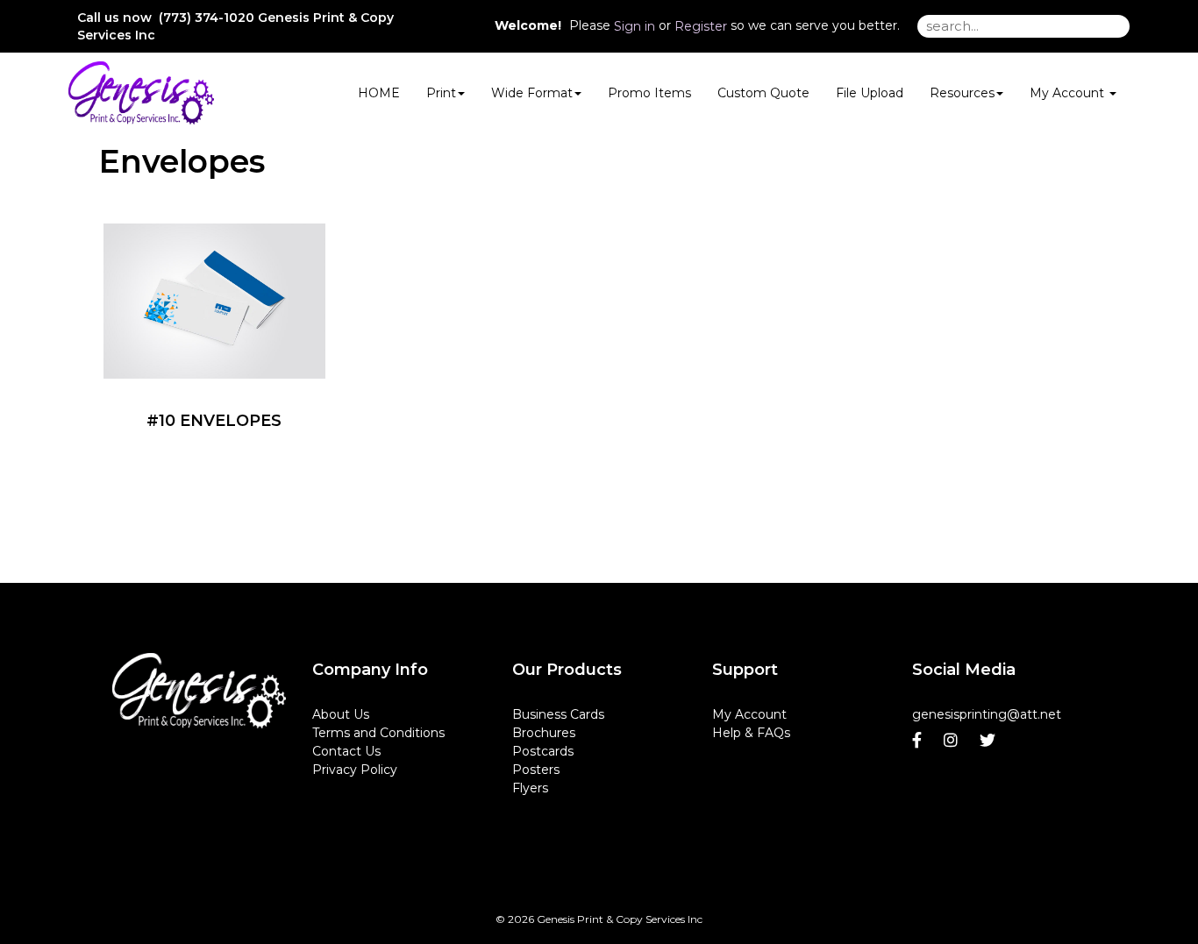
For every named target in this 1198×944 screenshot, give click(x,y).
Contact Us (346, 751)
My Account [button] (1069, 93)
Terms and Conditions (378, 733)
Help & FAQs (751, 733)
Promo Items (649, 93)
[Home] (199, 691)
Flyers (530, 788)
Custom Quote (763, 93)
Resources (962, 93)
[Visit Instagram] (953, 740)
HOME (379, 93)
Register (700, 26)
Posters (536, 769)
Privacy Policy (354, 769)
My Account (749, 714)
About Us (340, 714)
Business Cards (558, 714)
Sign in (634, 26)
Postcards (543, 751)
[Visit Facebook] (919, 740)
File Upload (869, 93)
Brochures (543, 733)
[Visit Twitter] (990, 740)
